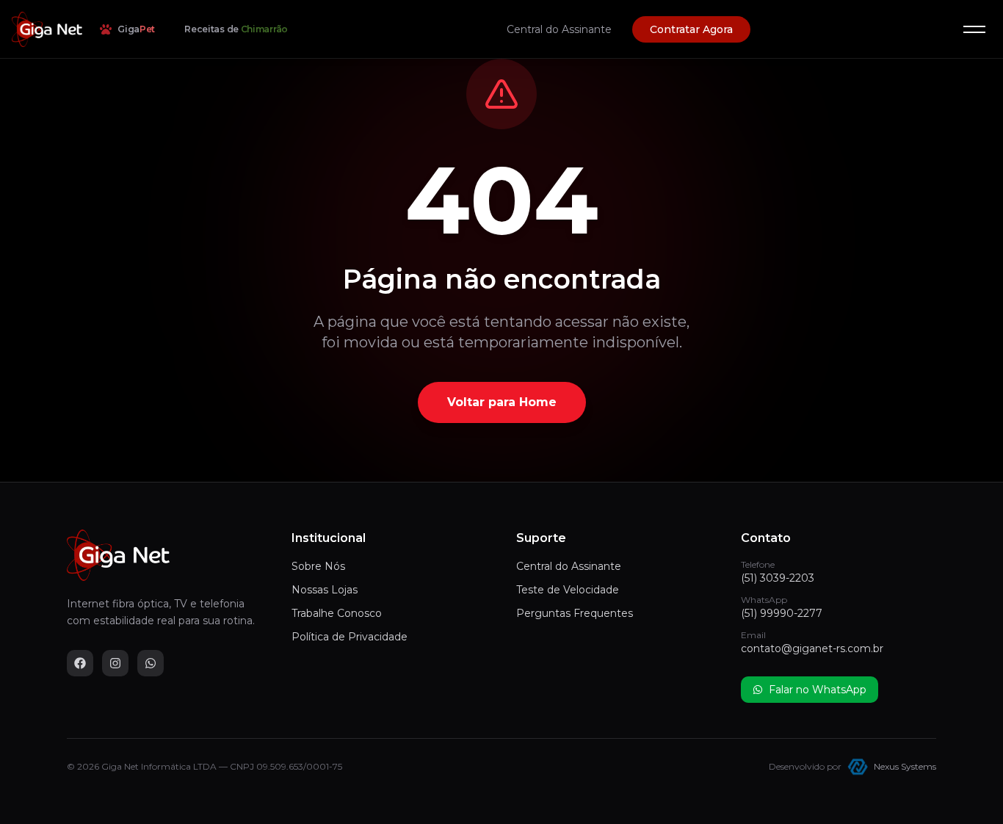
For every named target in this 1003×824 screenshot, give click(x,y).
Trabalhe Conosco (337, 613)
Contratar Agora (691, 29)
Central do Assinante (559, 29)
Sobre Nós (318, 566)
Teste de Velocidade (567, 589)
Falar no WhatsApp (817, 689)
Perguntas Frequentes (574, 613)
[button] (974, 29)
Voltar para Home (502, 402)
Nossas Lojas (325, 589)
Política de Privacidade (350, 636)
